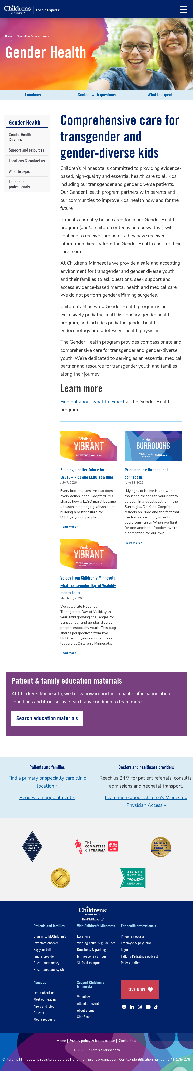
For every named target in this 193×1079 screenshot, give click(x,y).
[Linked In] (132, 1007)
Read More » (69, 527)
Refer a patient (131, 962)
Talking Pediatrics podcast (139, 956)
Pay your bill (42, 949)
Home (8, 36)
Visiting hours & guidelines (96, 942)
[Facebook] (124, 1007)
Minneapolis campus (91, 956)
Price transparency (46, 962)
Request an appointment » (47, 797)
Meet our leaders (45, 999)
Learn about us (44, 992)
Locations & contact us (27, 160)
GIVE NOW (136, 989)
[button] (183, 9)
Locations (33, 95)
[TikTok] (156, 1007)
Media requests (44, 1019)
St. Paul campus (88, 962)
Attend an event (88, 1003)
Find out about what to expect (92, 402)
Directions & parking (91, 949)
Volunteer (83, 996)
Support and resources (26, 150)
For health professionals (19, 184)
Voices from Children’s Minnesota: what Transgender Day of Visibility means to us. (88, 585)
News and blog (44, 1006)
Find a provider (44, 956)
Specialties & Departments (33, 36)
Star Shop (83, 1016)
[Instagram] (140, 1007)
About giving (86, 1010)
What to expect (160, 95)
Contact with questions (97, 95)
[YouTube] (148, 1007)
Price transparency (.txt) (50, 969)
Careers (39, 1012)
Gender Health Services (20, 137)
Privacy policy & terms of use (92, 1040)
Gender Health (24, 122)
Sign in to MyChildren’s (50, 936)
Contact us (127, 1040)
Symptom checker (46, 942)
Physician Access (132, 936)
